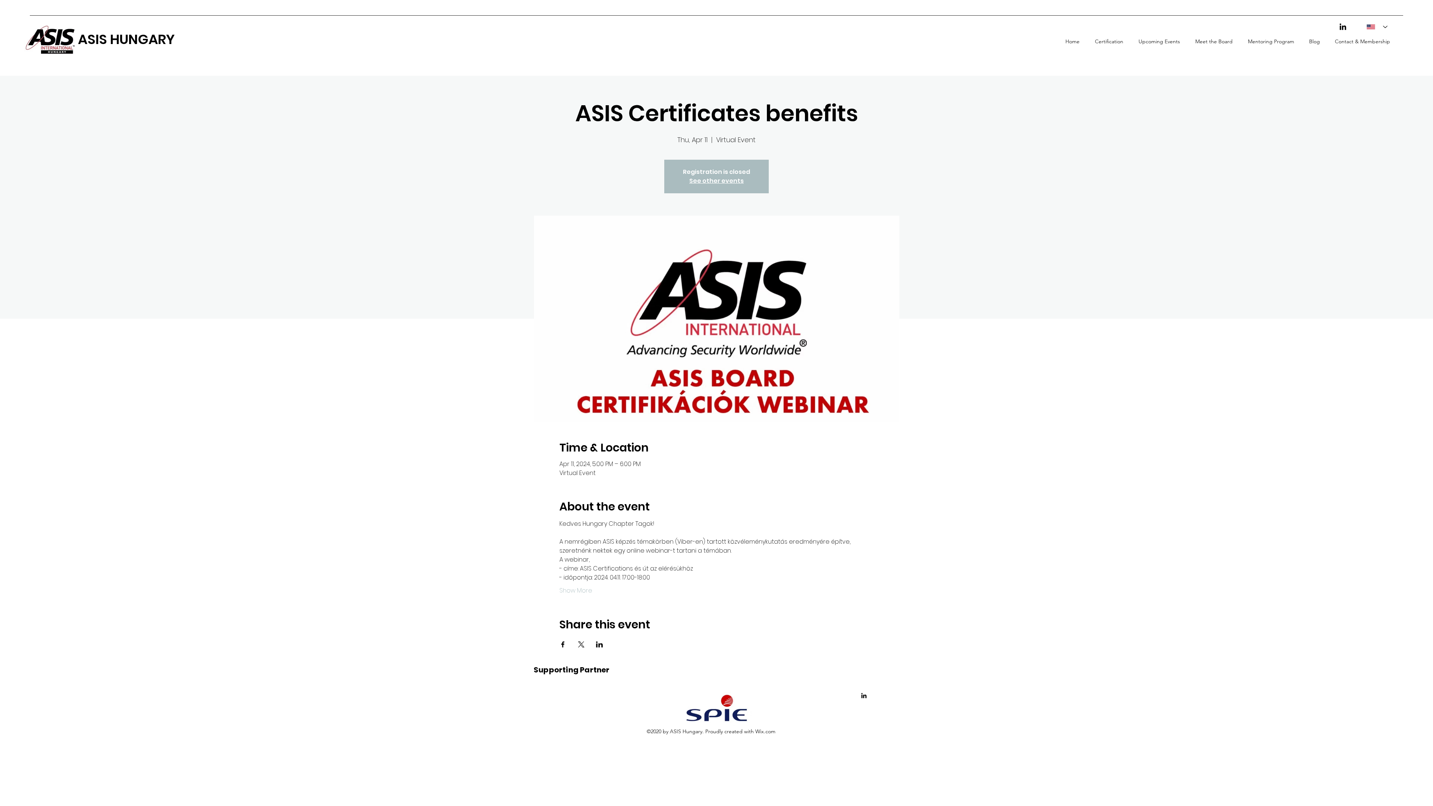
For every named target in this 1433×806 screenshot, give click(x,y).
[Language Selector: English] (1374, 27)
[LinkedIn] (1343, 26)
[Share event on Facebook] (562, 644)
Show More (575, 591)
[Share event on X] (581, 644)
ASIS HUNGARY (126, 39)
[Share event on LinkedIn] (599, 644)
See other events (716, 180)
